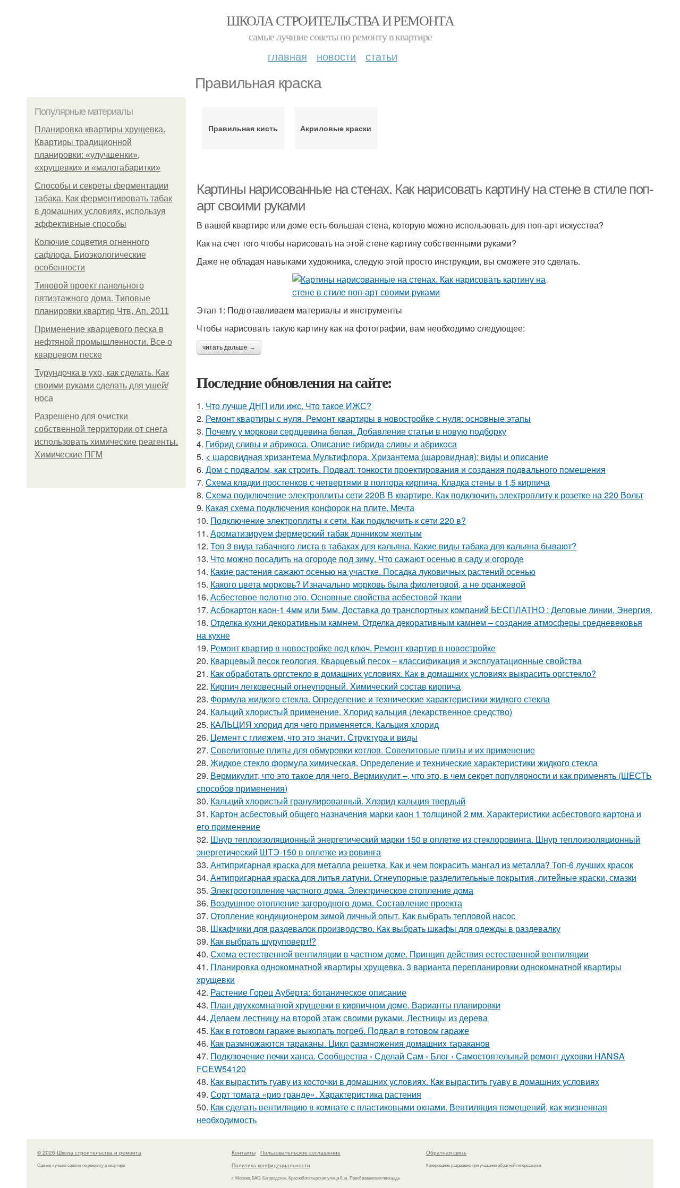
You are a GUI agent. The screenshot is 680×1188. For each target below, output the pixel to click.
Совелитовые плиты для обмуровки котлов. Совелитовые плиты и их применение (372, 750)
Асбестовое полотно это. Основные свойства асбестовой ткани (336, 597)
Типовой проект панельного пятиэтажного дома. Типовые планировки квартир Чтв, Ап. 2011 (102, 298)
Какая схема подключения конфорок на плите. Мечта (310, 508)
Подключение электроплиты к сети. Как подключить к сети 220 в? (338, 520)
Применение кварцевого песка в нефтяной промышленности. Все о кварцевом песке (103, 342)
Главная (287, 56)
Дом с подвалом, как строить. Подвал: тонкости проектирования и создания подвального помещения (406, 469)
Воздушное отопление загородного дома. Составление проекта (336, 903)
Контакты (244, 1152)
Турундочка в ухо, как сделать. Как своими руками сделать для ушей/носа (102, 385)
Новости (336, 56)
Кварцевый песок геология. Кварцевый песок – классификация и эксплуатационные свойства (396, 661)
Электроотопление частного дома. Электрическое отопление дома (341, 890)
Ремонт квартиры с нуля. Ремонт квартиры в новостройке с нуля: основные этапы (368, 418)
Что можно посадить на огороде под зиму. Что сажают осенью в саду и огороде (367, 559)
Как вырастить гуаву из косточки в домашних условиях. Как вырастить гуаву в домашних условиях (404, 1081)
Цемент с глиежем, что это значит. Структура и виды (314, 737)
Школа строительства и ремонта (340, 20)
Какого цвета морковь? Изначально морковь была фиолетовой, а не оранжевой (367, 584)
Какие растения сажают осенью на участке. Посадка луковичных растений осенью (373, 571)
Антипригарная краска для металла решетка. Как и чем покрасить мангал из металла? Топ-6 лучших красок (421, 865)
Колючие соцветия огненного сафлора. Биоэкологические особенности (92, 254)
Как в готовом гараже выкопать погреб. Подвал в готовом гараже (339, 1030)
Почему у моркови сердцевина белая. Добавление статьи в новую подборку (356, 431)
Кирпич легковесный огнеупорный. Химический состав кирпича (335, 686)
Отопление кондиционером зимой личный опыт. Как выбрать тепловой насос (363, 916)
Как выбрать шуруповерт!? (263, 941)
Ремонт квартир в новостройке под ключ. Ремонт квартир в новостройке (353, 648)
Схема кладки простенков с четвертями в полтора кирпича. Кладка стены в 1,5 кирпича (378, 482)
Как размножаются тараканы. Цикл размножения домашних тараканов (350, 1043)
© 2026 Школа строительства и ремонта (89, 1152)
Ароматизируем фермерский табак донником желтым (316, 533)
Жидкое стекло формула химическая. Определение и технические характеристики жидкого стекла (404, 763)
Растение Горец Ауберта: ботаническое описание (308, 992)
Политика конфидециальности (271, 1165)
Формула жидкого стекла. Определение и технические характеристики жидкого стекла (380, 699)
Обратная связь (446, 1152)
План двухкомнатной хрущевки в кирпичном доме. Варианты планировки (355, 1005)
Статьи (381, 56)
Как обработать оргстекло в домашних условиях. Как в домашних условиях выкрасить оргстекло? (403, 673)
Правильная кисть (243, 128)
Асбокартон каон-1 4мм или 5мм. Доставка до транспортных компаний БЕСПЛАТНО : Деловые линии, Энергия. (431, 610)
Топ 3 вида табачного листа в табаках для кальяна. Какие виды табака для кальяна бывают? (393, 546)
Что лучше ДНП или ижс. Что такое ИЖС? (288, 406)
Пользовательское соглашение (300, 1152)
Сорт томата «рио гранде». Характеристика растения (315, 1094)
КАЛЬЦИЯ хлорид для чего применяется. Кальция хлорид (324, 724)
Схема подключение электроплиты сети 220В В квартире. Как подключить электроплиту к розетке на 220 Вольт (424, 495)
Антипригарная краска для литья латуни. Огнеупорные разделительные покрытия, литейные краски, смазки (423, 877)
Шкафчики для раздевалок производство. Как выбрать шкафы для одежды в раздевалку (385, 928)
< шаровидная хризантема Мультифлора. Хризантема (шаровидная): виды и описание (377, 457)
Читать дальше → (229, 347)
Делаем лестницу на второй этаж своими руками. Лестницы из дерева (349, 1018)
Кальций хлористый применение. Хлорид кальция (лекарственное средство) (361, 712)
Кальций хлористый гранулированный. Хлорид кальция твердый (337, 801)
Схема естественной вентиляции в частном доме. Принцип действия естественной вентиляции (399, 954)
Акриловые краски (335, 128)
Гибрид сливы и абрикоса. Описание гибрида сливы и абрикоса (331, 444)
